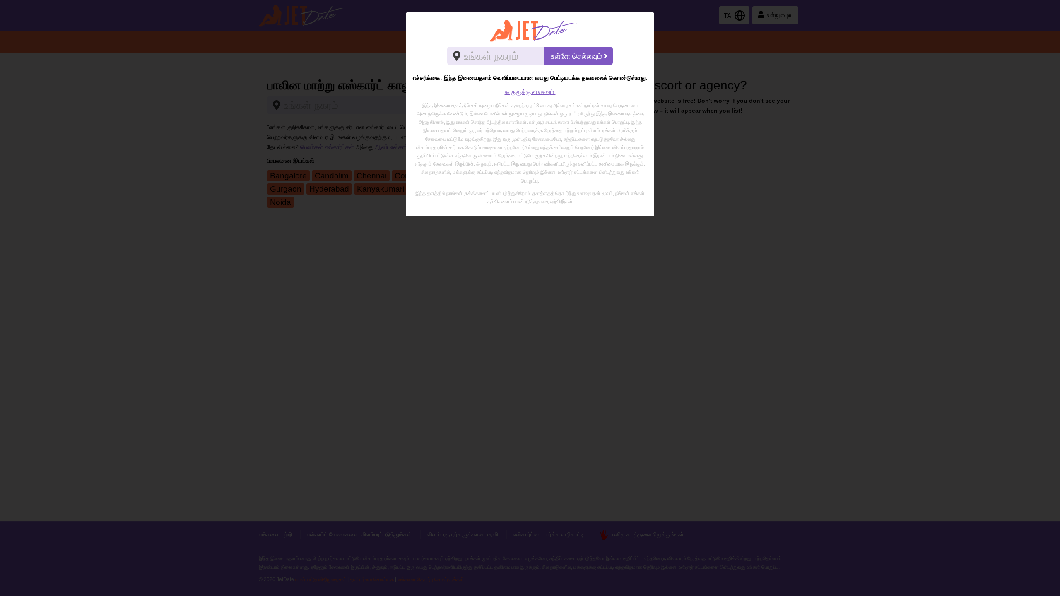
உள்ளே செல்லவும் (576, 56)
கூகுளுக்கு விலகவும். (530, 92)
